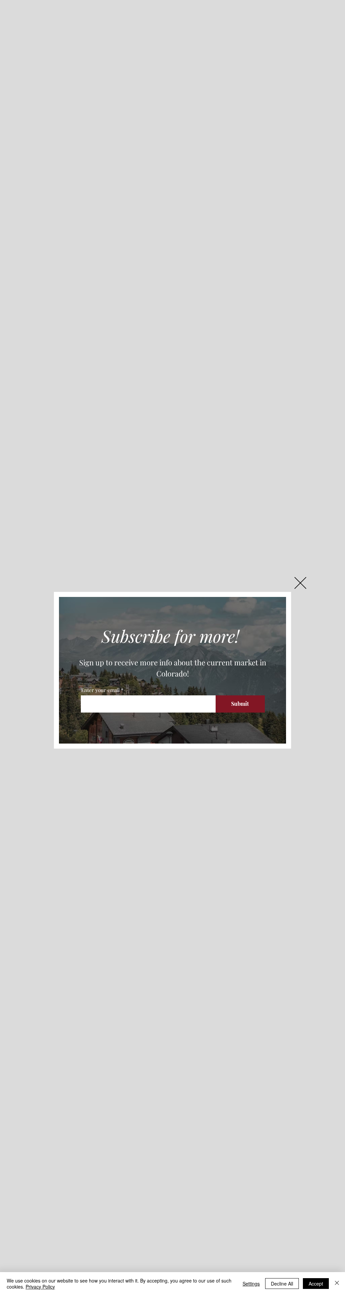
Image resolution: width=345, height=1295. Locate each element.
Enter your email (100, 690)
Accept (316, 1283)
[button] (300, 583)
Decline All (282, 1283)
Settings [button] (251, 1283)
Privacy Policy (40, 1286)
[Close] (337, 1283)
